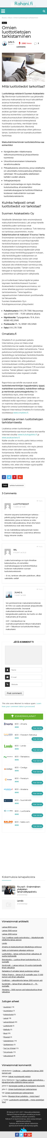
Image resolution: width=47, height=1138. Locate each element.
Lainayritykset (8, 1022)
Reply (40, 501)
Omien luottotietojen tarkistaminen (22, 1089)
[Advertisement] (20, 852)
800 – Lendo (20, 746)
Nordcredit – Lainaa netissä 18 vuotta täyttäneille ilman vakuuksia (22, 966)
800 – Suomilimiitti (23, 800)
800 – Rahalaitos (22, 757)
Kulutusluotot (8, 1014)
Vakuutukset (8, 1056)
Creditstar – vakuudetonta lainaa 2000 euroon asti (22, 980)
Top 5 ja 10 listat (9, 1048)
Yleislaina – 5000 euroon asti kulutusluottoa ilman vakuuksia (22, 990)
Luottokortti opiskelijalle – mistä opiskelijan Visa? (23, 1101)
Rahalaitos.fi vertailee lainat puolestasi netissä (20, 971)
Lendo (20, 901)
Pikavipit (6, 1037)
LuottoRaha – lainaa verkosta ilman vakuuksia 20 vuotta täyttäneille (22, 955)
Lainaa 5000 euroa (9, 930)
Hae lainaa (37, 728)
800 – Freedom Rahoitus (26, 735)
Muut (10, 18)
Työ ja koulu (8, 1052)
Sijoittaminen (8, 1044)
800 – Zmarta (21, 724)
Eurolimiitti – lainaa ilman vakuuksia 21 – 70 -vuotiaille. (20, 985)
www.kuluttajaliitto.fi (27, 434)
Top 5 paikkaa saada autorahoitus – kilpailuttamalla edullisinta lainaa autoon (23, 938)
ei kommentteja (22, 895)
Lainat (5, 1018)
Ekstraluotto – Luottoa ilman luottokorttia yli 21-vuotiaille (21, 960)
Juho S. (11, 42)
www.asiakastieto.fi (11, 437)
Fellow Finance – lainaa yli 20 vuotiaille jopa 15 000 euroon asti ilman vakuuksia (22, 975)
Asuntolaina (8, 1011)
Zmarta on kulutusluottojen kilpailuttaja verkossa (22, 947)
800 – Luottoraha (22, 811)
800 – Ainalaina (21, 789)
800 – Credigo (21, 767)
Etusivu (4, 18)
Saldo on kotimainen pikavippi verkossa (18, 950)
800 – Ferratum (22, 778)
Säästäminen (8, 1041)
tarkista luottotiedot (17, 485)
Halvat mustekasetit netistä (19, 1076)
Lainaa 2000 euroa (9, 934)
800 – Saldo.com (22, 822)
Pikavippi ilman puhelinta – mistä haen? (24, 1096)
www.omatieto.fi (20, 412)
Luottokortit (7, 1026)
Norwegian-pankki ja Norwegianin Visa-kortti (27, 1086)
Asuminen (7, 1007)
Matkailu (6, 1029)
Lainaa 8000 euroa (9, 927)
